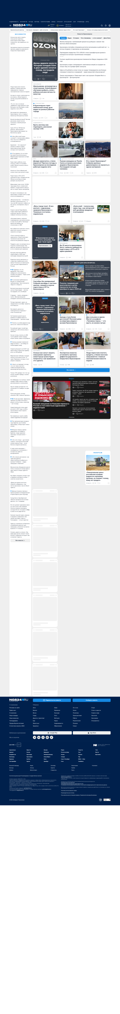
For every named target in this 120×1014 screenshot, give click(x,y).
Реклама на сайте (14, 558)
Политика (76, 563)
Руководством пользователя (68, 632)
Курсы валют (68, 21)
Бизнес (35, 560)
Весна (34, 563)
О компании (12, 563)
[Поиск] (102, 25)
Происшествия (77, 565)
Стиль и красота (96, 560)
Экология (94, 565)
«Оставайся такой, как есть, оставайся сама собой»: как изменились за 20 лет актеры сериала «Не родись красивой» (85, 401)
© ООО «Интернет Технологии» (17, 650)
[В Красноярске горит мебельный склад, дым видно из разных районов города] (71, 111)
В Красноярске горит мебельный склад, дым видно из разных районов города (43, 108)
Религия (75, 573)
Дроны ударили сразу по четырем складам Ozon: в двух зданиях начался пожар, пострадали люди (45, 67)
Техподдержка (13, 571)
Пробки (60, 25)
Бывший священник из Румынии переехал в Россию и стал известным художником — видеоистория (51, 406)
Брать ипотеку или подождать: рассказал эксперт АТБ (42, 127)
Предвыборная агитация (16, 573)
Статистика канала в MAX (16, 576)
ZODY (74, 21)
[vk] (38, 587)
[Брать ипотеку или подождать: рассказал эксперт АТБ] (71, 130)
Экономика (94, 568)
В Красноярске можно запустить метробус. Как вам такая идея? (45, 240)
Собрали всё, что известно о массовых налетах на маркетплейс (45, 76)
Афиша (53, 21)
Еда (34, 571)
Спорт (93, 558)
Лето (55, 565)
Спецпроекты (95, 571)
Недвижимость (14, 21)
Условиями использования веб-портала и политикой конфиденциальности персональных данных (84, 635)
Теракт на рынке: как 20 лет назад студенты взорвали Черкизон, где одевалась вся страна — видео (85, 392)
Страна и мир (95, 563)
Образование (58, 576)
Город (34, 565)
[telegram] (34, 587)
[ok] (43, 587)
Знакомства (23, 21)
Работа (75, 568)
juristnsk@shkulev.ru (46, 639)
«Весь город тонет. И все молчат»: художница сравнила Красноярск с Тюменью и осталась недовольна (43, 210)
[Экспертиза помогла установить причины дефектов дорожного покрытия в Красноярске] (71, 340)
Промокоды (80, 21)
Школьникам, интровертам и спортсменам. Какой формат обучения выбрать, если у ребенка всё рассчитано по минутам (45, 90)
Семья (75, 576)
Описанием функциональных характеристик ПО (72, 633)
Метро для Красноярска (84, 263)
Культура (56, 563)
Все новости (20, 34)
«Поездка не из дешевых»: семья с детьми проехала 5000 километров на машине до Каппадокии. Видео (84, 383)
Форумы (36, 21)
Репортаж (97, 453)
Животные (36, 573)
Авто (34, 558)
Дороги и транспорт (38, 568)
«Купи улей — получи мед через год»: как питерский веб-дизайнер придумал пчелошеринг (83, 209)
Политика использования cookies (69, 640)
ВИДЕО (71, 379)
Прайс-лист (12, 560)
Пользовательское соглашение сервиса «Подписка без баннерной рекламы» (79, 645)
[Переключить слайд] (109, 398)
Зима (55, 558)
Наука (56, 571)
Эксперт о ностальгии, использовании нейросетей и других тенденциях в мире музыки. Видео (84, 409)
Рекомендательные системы (67, 643)
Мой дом (56, 568)
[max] (47, 587)
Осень (74, 560)
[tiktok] (51, 587)
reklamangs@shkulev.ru (66, 627)
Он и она (75, 558)
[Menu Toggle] (10, 25)
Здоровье (36, 576)
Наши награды (13, 565)
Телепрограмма (45, 21)
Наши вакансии (14, 568)
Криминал (57, 560)
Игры (87, 21)
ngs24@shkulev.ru (28, 638)
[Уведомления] (106, 25)
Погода (31, 21)
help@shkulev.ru (20, 640)
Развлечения (76, 571)
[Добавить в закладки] (56, 79)
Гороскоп (60, 21)
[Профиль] (110, 25)
